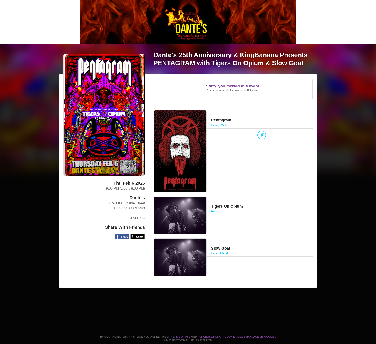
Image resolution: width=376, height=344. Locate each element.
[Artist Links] (261, 136)
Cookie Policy (235, 336)
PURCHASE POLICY (210, 336)
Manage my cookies (261, 336)
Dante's (137, 197)
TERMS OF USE (181, 336)
